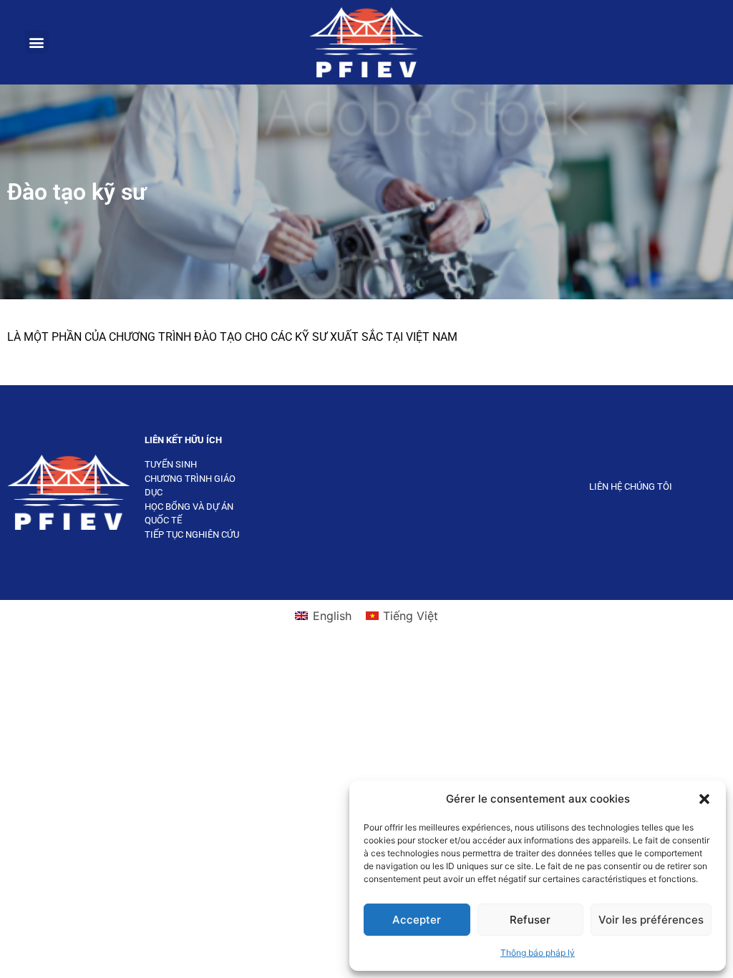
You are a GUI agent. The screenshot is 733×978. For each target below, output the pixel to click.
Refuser (530, 919)
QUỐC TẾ (163, 520)
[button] (704, 799)
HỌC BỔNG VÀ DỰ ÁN (189, 506)
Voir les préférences (651, 919)
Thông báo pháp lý (537, 952)
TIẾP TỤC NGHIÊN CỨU (192, 534)
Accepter (416, 919)
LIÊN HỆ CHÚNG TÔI (630, 486)
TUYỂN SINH (171, 464)
